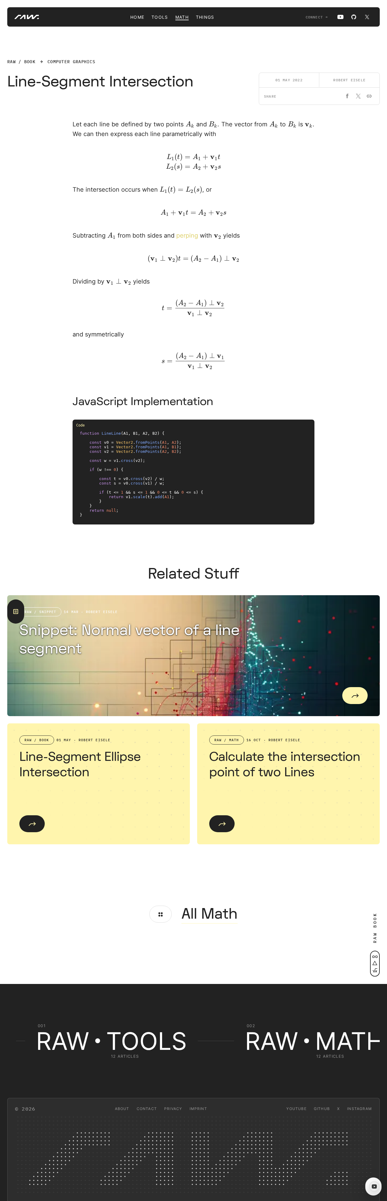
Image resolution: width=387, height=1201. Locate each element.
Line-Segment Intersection (100, 82)
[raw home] (23, 17)
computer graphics (71, 61)
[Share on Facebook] (347, 96)
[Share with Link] (369, 96)
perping (187, 235)
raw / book (21, 61)
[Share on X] (358, 96)
